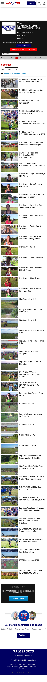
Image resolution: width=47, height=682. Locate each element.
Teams (36, 58)
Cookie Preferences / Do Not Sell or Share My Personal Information (22, 667)
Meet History (6, 53)
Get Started (23, 635)
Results (7, 58)
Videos (21, 58)
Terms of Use (31, 664)
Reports (14, 58)
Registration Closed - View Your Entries (23, 49)
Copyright (21, 655)
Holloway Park (21, 35)
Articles (32, 58)
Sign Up (31, 3)
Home (2, 58)
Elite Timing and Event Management (21, 42)
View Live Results (23, 46)
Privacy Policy (22, 664)
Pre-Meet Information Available (15, 74)
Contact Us (13, 664)
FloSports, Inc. (29, 655)
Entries (41, 58)
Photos (26, 58)
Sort (2, 69)
